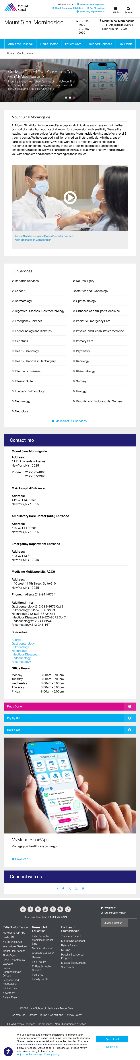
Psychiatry (83, 351)
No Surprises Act (12, 941)
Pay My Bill (13, 718)
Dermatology (23, 301)
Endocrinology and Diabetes (33, 331)
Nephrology (22, 401)
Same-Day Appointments (92, 11)
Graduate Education (43, 952)
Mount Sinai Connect (73, 941)
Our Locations (25, 53)
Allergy (16, 640)
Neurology (22, 411)
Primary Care (84, 341)
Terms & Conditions (51, 1015)
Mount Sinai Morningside (118, 21)
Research (37, 957)
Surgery (81, 381)
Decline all (112, 1046)
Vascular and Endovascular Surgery (99, 401)
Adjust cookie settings (29, 1054)
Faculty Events (40, 979)
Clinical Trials (10, 988)
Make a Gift (13, 730)
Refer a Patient (69, 945)
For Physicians (97, 8)
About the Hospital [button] (20, 44)
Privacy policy (52, 1054)
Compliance (45, 1024)
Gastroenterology (23, 643)
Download (21, 859)
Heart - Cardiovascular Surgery (35, 361)
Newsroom (9, 993)
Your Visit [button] (125, 44)
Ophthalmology (86, 301)
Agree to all (112, 1039)
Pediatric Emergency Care (93, 321)
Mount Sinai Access (14, 951)
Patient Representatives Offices (12, 972)
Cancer (20, 291)
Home (10, 53)
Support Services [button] (100, 44)
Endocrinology (21, 658)
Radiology (82, 361)
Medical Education (42, 948)
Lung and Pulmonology (30, 391)
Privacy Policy (73, 1015)
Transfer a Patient (71, 936)
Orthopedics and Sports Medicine (98, 311)
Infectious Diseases (27, 371)
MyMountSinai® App (14, 932)
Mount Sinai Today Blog (35, 917)
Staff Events (67, 967)
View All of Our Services (71, 421)
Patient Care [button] (73, 44)
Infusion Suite (24, 381)
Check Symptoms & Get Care (69, 8)
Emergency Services (28, 321)
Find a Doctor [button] (49, 44)
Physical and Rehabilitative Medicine (100, 331)
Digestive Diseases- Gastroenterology (39, 311)
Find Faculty (39, 962)
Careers (32, 1015)
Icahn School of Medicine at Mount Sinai (42, 940)
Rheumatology (85, 371)
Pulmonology (20, 647)
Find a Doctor (15, 706)
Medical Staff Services (73, 962)
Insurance (37, 974)
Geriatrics (21, 341)
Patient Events (11, 997)
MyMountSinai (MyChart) (92, 4)
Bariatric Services (27, 281)
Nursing (65, 950)
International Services (15, 946)
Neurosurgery (85, 281)
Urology (81, 391)
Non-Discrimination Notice (70, 1024)
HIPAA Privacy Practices (21, 1024)
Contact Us (18, 1015)
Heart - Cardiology (27, 351)
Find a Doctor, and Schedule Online (37, 80)
